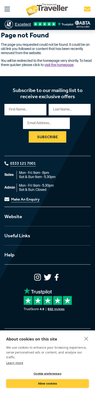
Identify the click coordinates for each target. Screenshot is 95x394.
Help (9, 255)
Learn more (14, 363)
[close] (86, 338)
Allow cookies (47, 383)
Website (13, 216)
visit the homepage (59, 65)
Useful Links (17, 236)
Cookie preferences (47, 374)
